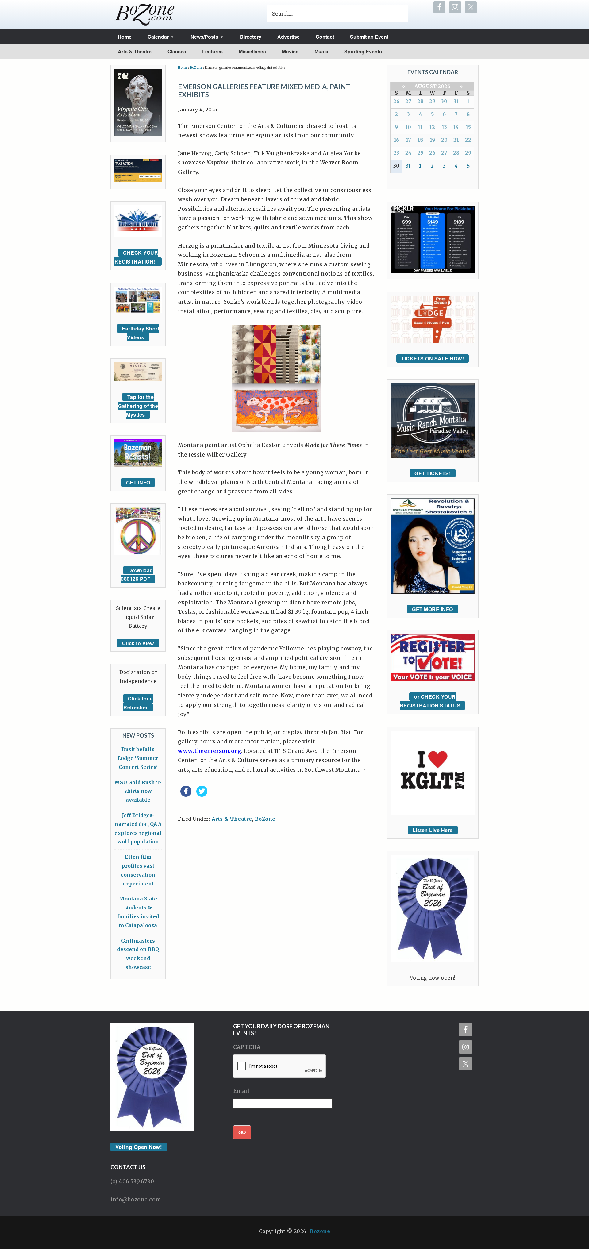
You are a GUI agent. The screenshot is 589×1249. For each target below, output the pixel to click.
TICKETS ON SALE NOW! (432, 358)
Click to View (138, 643)
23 (396, 153)
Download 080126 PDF (137, 575)
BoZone (265, 819)
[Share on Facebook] (185, 795)
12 (432, 127)
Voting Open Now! (138, 1147)
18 (420, 140)
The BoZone (144, 14)
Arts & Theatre (232, 819)
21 (456, 140)
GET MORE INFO (432, 609)
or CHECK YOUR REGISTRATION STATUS (430, 701)
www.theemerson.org (209, 751)
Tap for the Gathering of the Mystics (138, 405)
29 (432, 101)
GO (242, 1132)
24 (408, 153)
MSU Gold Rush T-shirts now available (138, 791)
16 (396, 140)
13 (444, 127)
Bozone (320, 1231)
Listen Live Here (433, 830)
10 (408, 127)
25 (420, 153)
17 (408, 140)
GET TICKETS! (432, 473)
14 (456, 127)
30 (444, 101)
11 (420, 127)
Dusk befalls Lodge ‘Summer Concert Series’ (138, 758)
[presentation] (279, 1066)
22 (468, 140)
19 (432, 140)
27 (408, 101)
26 (396, 101)
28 (420, 101)
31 (456, 101)
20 (444, 140)
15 (468, 127)
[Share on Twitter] (201, 795)
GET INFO (138, 482)
